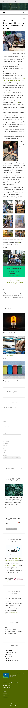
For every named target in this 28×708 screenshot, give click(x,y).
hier (19, 242)
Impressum (5, 697)
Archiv (7, 658)
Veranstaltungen (8, 656)
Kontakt (5, 693)
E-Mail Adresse (9, 523)
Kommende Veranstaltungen (12, 660)
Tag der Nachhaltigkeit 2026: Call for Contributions (17, 674)
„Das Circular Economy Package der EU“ (12, 380)
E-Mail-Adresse (6, 427)
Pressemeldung (8, 654)
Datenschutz (6, 695)
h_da (16, 703)
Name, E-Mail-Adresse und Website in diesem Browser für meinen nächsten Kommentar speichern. (6, 448)
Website (4, 433)
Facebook (10, 275)
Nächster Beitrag (18, 393)
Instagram (17, 275)
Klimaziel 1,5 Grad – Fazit (9, 332)
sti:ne (18, 102)
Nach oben (13, 705)
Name (4, 421)
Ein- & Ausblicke (8, 650)
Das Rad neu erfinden (8, 357)
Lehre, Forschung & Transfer (13, 18)
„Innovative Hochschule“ (10, 565)
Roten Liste (9, 92)
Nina (18, 280)
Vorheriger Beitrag (10, 391)
